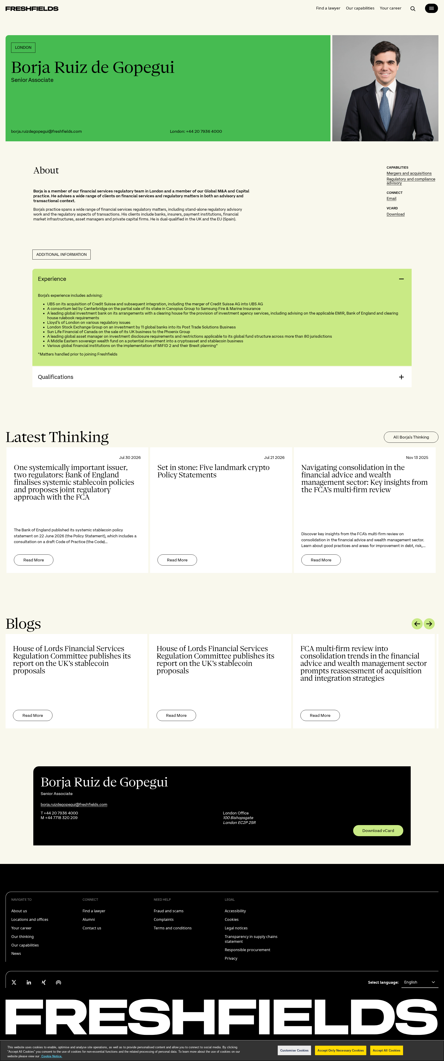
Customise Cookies (294, 1050)
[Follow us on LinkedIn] (29, 982)
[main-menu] (431, 8)
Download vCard (378, 831)
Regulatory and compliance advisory (411, 181)
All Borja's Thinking (411, 437)
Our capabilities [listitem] (25, 945)
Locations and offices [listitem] (29, 919)
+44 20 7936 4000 (204, 131)
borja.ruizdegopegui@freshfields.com (46, 131)
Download (396, 214)
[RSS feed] (58, 982)
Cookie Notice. (51, 1056)
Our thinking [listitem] (22, 936)
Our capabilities (360, 8)
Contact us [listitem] (92, 928)
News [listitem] (16, 953)
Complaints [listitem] (164, 919)
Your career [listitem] (21, 928)
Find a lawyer (328, 8)
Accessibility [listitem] (235, 910)
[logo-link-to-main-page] (32, 9)
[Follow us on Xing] (43, 982)
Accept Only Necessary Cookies (341, 1050)
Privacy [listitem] (231, 958)
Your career (390, 8)
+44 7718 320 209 (61, 817)
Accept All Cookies (386, 1050)
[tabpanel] (222, 510)
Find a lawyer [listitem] (94, 910)
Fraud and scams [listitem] (169, 910)
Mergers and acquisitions (409, 173)
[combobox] (419, 982)
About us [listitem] (19, 910)
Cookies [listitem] (232, 919)
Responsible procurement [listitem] (247, 949)
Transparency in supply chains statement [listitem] (251, 939)
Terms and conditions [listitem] (173, 928)
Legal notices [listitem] (236, 928)
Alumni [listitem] (89, 919)
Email (391, 198)
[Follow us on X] (14, 982)
